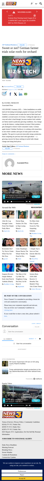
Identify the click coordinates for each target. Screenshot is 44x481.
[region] (22, 351)
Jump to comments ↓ (8, 154)
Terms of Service (7, 422)
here (5, 316)
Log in (33, 323)
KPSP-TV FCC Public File (11, 427)
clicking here (8, 310)
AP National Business (22, 146)
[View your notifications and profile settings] (40, 339)
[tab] (8, 339)
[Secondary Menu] (4, 3)
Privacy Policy (19, 422)
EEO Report (6, 432)
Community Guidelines (32, 422)
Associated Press (8, 86)
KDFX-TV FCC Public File (11, 429)
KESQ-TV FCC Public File (11, 424)
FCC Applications (17, 432)
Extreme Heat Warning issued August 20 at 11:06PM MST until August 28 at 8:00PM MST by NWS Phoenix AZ (22, 20)
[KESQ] (13, 3)
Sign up (38, 323)
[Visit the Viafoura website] (37, 379)
